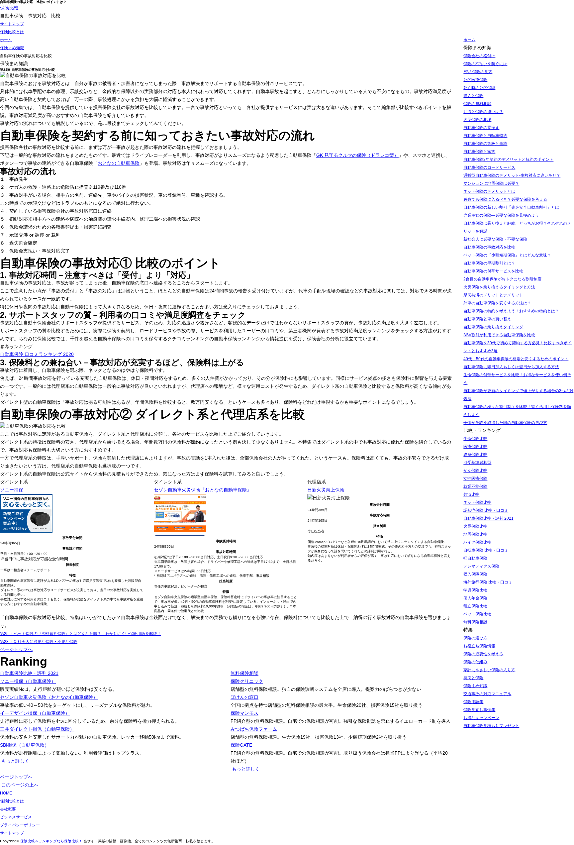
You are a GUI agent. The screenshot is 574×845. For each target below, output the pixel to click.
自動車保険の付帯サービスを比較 (493, 271)
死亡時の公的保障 (479, 87)
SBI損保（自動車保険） (24, 745)
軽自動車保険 (475, 558)
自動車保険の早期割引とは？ (489, 263)
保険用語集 (473, 701)
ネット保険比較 (477, 502)
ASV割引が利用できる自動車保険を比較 (499, 335)
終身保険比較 (475, 454)
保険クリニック (247, 681)
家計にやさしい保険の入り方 (489, 670)
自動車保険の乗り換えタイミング (493, 327)
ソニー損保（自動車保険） (28, 681)
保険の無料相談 (477, 103)
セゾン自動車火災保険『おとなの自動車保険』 (202, 489)
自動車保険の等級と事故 (485, 143)
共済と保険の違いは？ (483, 111)
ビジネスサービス (16, 817)
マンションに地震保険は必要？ (491, 183)
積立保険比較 (475, 606)
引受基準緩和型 (477, 462)
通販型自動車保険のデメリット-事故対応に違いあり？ (511, 175)
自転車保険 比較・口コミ (485, 550)
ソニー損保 (11, 489)
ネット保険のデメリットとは (489, 191)
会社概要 (8, 809)
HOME (6, 793)
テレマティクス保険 (481, 566)
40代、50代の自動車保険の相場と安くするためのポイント (515, 359)
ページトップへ (16, 649)
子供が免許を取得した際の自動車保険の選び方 (505, 422)
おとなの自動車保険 (119, 163)
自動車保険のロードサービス (489, 167)
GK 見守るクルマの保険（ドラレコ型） (357, 155)
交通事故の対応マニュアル (487, 693)
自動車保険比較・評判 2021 (29, 673)
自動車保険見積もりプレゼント (491, 725)
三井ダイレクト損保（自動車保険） (37, 729)
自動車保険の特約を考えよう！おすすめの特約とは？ (511, 311)
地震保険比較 (475, 534)
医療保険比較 (475, 446)
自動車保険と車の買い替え (487, 319)
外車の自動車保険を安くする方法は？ (497, 303)
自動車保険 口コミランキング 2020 (37, 354)
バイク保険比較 (477, 542)
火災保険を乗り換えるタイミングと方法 (499, 287)
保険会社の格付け (479, 55)
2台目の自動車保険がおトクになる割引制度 (502, 279)
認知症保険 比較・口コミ (485, 510)
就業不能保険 (475, 486)
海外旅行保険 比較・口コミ (487, 582)
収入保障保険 (475, 574)
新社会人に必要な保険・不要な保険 (495, 239)
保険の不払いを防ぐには (485, 63)
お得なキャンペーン (481, 717)
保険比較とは (12, 32)
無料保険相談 (244, 673)
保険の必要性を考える (483, 654)
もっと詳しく (14, 761)
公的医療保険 (475, 79)
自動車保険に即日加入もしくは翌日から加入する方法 (511, 367)
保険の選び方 (475, 638)
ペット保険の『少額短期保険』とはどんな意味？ (507, 255)
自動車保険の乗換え (481, 127)
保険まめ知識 (475, 686)
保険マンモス (244, 713)
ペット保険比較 (477, 614)
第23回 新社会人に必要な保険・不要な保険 (38, 641)
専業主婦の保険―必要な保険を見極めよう (501, 215)
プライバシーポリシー (20, 825)
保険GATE (241, 745)
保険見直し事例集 (479, 709)
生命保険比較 (475, 438)
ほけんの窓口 (244, 697)
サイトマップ (12, 24)
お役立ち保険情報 (479, 646)
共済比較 (471, 494)
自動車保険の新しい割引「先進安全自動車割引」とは (511, 207)
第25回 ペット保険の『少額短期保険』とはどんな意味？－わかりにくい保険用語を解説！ (80, 633)
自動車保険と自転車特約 (485, 135)
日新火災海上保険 (325, 489)
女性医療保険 (475, 478)
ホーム (469, 40)
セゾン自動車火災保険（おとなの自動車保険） (49, 697)
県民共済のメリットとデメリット (493, 295)
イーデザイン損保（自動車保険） (35, 713)
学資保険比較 (475, 590)
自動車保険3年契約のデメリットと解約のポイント (508, 159)
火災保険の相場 (477, 119)
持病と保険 (473, 678)
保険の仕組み (475, 662)
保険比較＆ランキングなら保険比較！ (51, 841)
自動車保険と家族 (479, 151)
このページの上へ (19, 785)
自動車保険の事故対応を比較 (489, 247)
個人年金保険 (475, 598)
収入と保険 (473, 95)
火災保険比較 (475, 526)
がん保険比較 (475, 470)
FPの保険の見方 (477, 71)
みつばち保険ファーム (254, 729)
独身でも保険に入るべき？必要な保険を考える (505, 199)
